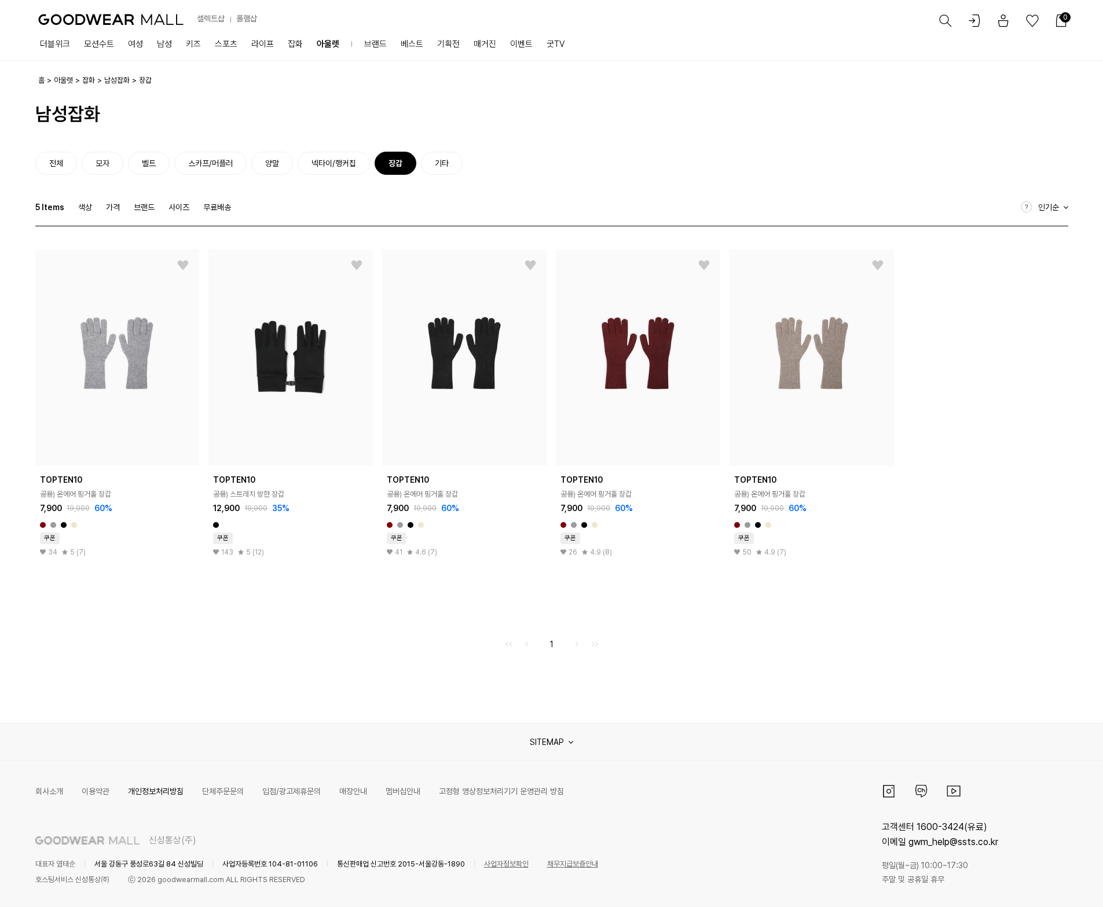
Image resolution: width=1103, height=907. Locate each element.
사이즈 (178, 207)
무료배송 (217, 207)
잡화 (295, 44)
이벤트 (521, 44)
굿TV (556, 44)
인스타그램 (889, 791)
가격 (113, 207)
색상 (85, 207)
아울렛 (328, 44)
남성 (164, 44)
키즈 (193, 44)
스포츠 (226, 44)
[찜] (183, 265)
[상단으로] (1047, 884)
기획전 (448, 44)
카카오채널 (921, 791)
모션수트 (99, 44)
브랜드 (375, 44)
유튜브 (954, 791)
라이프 (262, 44)
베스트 (412, 44)
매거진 (485, 44)
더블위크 (55, 44)
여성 (135, 44)
